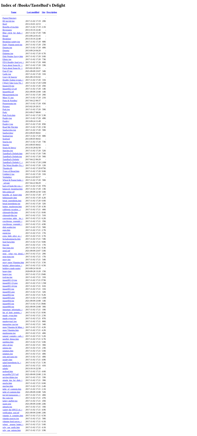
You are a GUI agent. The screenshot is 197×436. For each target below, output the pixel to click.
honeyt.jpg (7, 274)
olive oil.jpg (8, 345)
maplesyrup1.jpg (10, 321)
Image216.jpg (8, 86)
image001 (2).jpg (10, 280)
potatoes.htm (8, 351)
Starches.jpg (8, 150)
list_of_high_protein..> (12, 312)
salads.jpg (7, 365)
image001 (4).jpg (10, 286)
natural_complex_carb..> (13, 336)
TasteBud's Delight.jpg (12, 156)
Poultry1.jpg (8, 124)
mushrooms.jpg (9, 333)
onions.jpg (7, 348)
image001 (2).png (10, 283)
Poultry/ (6, 121)
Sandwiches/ (8, 133)
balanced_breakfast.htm (13, 189)
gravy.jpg (6, 259)
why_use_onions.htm (12, 430)
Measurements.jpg (10, 95)
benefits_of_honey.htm (12, 195)
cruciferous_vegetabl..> (12, 221)
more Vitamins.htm (11, 330)
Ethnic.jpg (7, 59)
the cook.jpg (8, 398)
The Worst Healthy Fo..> (13, 165)
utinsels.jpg (7, 407)
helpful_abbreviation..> (12, 265)
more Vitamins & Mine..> (13, 327)
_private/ (6, 183)
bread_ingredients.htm (12, 201)
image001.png (9, 292)
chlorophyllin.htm (10, 212)
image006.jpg (8, 307)
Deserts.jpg (7, 47)
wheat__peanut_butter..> (13, 424)
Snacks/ (6, 145)
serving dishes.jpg (10, 377)
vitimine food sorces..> (12, 421)
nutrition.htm (8, 342)
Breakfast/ (7, 39)
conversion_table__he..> (13, 218)
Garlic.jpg (7, 74)
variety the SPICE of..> (12, 410)
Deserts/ (6, 50)
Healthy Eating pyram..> (13, 80)
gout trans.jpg (8, 256)
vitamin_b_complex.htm (13, 415)
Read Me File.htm (10, 127)
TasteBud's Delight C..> (13, 162)
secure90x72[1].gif (10, 374)
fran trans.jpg (8, 248)
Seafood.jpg (8, 136)
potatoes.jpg (8, 354)
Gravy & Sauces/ (10, 77)
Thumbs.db (7, 168)
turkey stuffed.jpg (10, 401)
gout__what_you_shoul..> (14, 254)
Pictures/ (6, 106)
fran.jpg (6, 245)
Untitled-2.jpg (8, 174)
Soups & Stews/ (9, 148)
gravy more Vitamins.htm (13, 262)
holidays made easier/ (12, 268)
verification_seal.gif (11, 413)
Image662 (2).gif (10, 89)
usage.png (7, 404)
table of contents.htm (11, 392)
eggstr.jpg (7, 233)
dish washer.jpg (9, 227)
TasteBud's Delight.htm (12, 153)
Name (13, 12)
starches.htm (8, 386)
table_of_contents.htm (12, 389)
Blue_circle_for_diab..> (13, 33)
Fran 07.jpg (7, 71)
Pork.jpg (6, 109)
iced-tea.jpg (7, 277)
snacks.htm (7, 383)
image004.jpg (8, 301)
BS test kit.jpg (8, 21)
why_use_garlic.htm (11, 427)
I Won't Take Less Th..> (13, 83)
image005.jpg (8, 304)
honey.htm (7, 271)
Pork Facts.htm (9, 115)
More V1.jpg (8, 97)
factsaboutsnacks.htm (12, 239)
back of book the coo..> (13, 186)
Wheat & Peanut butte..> (13, 180)
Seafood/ (6, 139)
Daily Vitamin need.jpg (12, 44)
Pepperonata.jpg (9, 103)
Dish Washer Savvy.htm (13, 56)
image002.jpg (8, 295)
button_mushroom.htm (12, 206)
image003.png (9, 298)
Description (52, 12)
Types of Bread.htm (11, 171)
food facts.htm (9, 242)
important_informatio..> (13, 309)
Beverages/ (7, 30)
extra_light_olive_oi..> (12, 236)
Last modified (33, 12)
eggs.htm (6, 230)
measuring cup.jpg (10, 324)
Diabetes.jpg (8, 53)
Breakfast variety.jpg (11, 42)
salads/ (5, 368)
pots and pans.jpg (10, 357)
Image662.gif (8, 92)
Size (43, 12)
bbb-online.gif (8, 192)
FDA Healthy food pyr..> (13, 62)
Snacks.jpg (7, 142)
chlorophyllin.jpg (10, 215)
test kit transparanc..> (12, 395)
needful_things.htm (11, 339)
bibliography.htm (10, 198)
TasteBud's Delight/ (11, 159)
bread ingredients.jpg (11, 203)
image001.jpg (8, 289)
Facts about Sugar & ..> (13, 65)
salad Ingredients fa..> (12, 362)
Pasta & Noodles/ (10, 100)
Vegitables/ (7, 177)
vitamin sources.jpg (11, 418)
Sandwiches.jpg (9, 130)
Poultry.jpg (7, 118)
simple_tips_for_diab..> (13, 380)
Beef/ (5, 24)
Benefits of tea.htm (10, 27)
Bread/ (5, 36)
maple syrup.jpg (9, 318)
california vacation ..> (12, 209)
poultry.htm (7, 360)
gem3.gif (6, 251)
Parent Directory (9, 18)
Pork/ (5, 112)
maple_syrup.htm (10, 315)
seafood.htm (8, 371)
